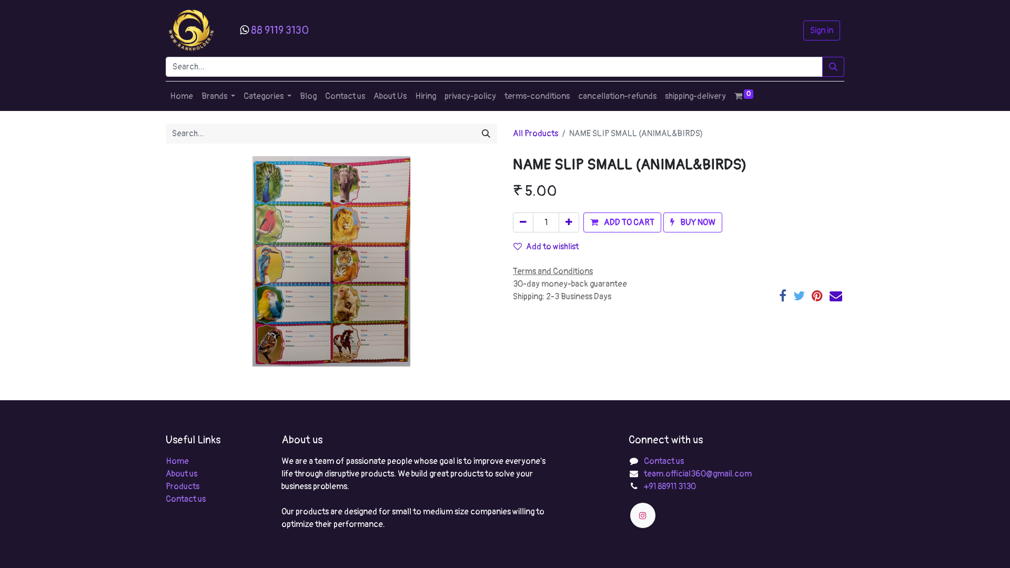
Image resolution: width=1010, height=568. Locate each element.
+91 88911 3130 (670, 486)
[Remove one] (523, 222)
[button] (622, 222)
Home (177, 461)
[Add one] (569, 222)
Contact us (186, 499)
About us (181, 474)
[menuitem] (181, 96)
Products (182, 486)
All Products (535, 133)
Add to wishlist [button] (552, 246)
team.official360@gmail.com (698, 474)
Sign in (821, 30)
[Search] (833, 67)
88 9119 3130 (280, 30)
